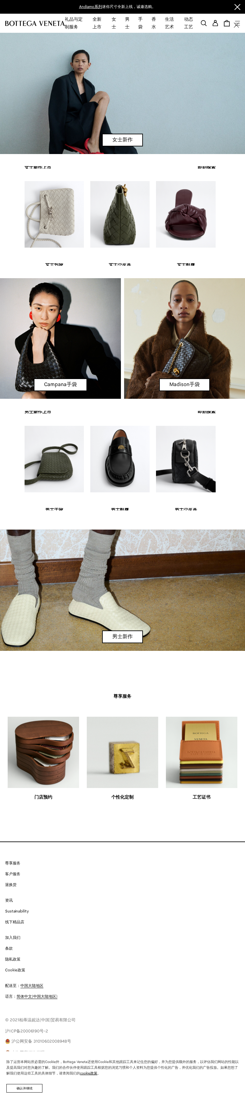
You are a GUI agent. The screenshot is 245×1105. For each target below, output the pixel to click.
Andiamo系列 (90, 7)
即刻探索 (207, 167)
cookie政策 (88, 1073)
